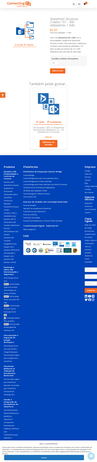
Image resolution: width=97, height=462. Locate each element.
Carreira (88, 180)
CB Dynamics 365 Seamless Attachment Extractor (11, 225)
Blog (86, 183)
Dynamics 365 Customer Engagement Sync (10, 241)
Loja (26, 235)
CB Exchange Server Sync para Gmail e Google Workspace (11, 349)
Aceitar (44, 457)
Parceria (88, 177)
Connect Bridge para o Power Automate (37, 181)
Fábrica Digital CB (29, 229)
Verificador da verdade (31, 218)
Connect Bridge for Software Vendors (36, 194)
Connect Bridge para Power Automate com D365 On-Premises (45, 184)
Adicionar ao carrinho (48, 143)
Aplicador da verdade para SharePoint (37, 208)
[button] (74, 4)
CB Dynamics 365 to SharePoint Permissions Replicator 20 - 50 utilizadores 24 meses (48, 129)
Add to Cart (57, 70)
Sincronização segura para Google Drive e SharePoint (11, 358)
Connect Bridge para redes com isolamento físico (40, 178)
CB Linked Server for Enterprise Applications (39, 187)
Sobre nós (88, 174)
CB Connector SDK (29, 197)
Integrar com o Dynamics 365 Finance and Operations (12, 250)
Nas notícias (89, 192)
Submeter (91, 290)
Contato (87, 171)
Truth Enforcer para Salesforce (34, 211)
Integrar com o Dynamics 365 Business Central (10, 259)
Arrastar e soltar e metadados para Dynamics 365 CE (10, 216)
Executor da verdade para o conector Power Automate (42, 221)
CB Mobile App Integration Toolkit (35, 191)
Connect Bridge (28, 175)
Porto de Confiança (30, 215)
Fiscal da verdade (29, 205)
